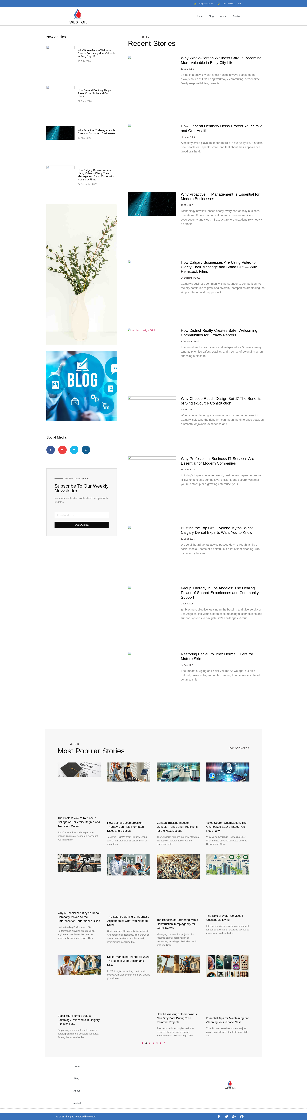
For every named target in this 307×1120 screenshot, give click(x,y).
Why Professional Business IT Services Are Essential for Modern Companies (217, 460)
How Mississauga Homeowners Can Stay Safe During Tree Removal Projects (177, 1018)
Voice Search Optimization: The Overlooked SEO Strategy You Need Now (226, 826)
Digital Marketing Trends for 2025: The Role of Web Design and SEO (128, 960)
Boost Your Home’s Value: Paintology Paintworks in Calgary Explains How (79, 1019)
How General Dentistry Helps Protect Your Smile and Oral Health (94, 93)
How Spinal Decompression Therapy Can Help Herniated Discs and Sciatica (125, 826)
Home (199, 16)
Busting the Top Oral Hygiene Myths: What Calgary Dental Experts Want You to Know (217, 530)
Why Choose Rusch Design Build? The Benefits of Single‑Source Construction (221, 400)
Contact (237, 16)
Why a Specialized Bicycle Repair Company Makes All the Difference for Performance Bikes (79, 917)
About (223, 16)
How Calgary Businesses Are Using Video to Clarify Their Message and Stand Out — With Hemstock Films (219, 267)
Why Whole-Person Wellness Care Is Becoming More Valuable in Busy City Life (96, 53)
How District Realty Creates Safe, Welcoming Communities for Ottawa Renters (219, 332)
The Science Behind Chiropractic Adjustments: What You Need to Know (128, 920)
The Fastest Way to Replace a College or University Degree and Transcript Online (79, 822)
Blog (211, 16)
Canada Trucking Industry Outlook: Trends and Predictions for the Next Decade (177, 826)
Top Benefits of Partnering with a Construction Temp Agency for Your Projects (177, 923)
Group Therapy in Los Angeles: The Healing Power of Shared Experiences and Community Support (220, 592)
